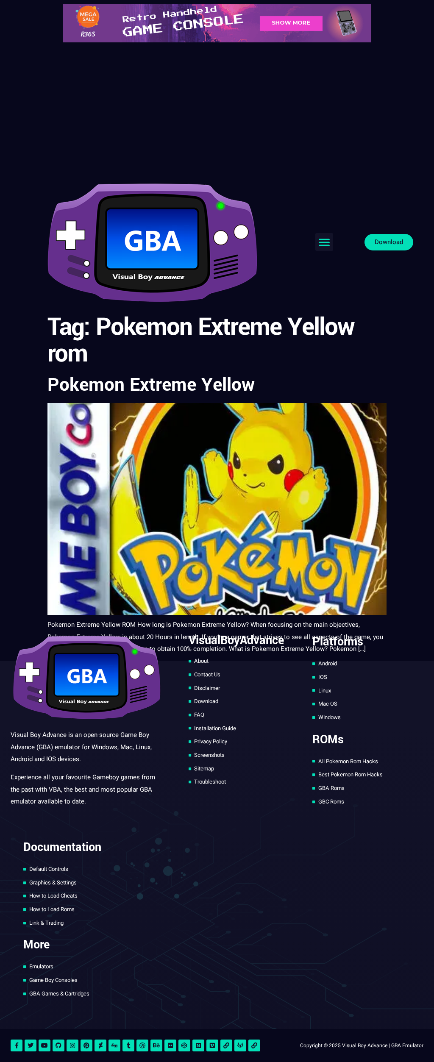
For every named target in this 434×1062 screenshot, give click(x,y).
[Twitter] (30, 1045)
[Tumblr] (128, 1045)
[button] (324, 242)
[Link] (226, 1045)
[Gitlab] (240, 1045)
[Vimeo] (212, 1045)
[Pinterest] (86, 1045)
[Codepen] (184, 1045)
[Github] (58, 1045)
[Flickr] (170, 1045)
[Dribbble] (142, 1045)
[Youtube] (44, 1045)
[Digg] (114, 1045)
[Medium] (198, 1045)
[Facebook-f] (16, 1045)
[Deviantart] (100, 1045)
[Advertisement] (217, 110)
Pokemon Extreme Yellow (151, 385)
